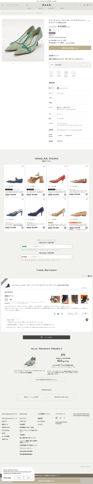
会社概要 (22, 424)
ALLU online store (61, 130)
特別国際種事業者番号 (26, 454)
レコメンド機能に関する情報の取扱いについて (29, 441)
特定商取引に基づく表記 (27, 427)
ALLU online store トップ (9, 418)
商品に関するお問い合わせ (62, 397)
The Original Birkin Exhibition (61, 422)
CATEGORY (50, 8)
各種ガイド (5, 424)
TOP (3, 13)
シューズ (59, 123)
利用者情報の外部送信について (29, 445)
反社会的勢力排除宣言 (26, 451)
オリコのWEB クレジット (35, 257)
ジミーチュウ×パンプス (76, 125)
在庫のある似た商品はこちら (70, 48)
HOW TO (29, 8)
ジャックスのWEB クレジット (36, 246)
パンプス (64, 123)
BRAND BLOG (6, 427)
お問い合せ (5, 439)
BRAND (62, 8)
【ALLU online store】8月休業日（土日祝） (46, 1)
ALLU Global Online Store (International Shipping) (81, 414)
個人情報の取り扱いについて (28, 438)
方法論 (48, 374)
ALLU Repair (41, 421)
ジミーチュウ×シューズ (63, 125)
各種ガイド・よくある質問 (31, 397)
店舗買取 (40, 418)
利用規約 (22, 435)
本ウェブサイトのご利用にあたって (29, 431)
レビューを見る (70, 43)
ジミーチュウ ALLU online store (74, 130)
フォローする (85, 65)
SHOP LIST (40, 8)
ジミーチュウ (60, 93)
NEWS (3, 433)
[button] (90, 5)
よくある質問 (5, 436)
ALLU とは (23, 418)
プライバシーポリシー (26, 448)
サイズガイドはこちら (70, 109)
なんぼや (40, 424)
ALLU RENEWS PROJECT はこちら (46, 379)
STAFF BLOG (5, 430)
